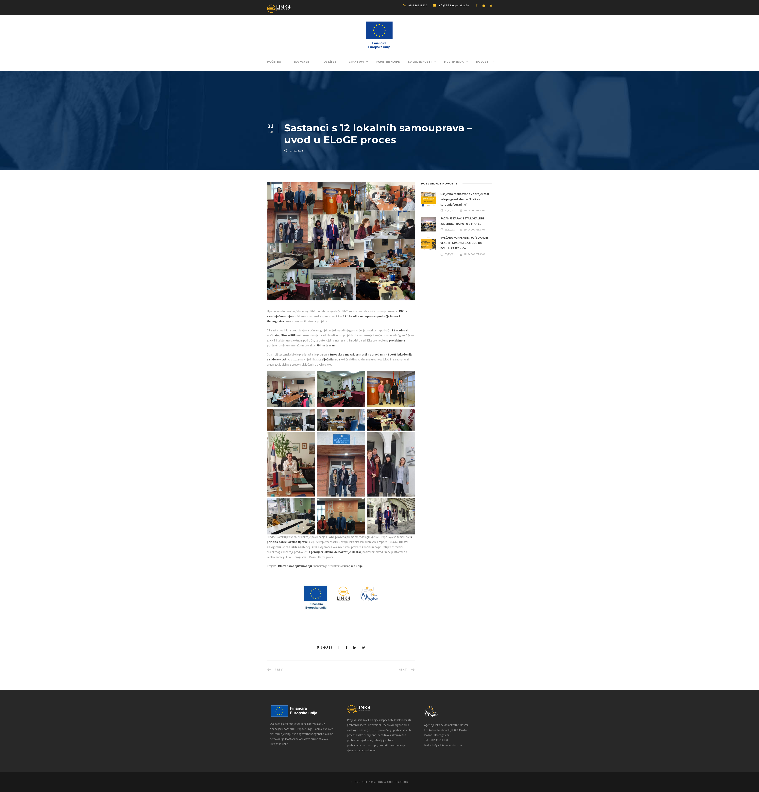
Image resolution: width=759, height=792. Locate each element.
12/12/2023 (450, 210)
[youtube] (483, 5)
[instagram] (491, 5)
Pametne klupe (388, 61)
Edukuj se (301, 61)
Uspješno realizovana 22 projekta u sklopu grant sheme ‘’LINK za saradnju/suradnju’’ (464, 199)
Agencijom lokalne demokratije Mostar (335, 552)
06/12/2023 (450, 254)
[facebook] (477, 5)
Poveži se (329, 61)
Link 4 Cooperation (474, 210)
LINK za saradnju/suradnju (294, 566)
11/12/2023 (450, 229)
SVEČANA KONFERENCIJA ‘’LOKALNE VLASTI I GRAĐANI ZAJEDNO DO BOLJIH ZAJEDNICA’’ (464, 242)
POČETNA (274, 61)
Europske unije (352, 566)
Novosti (483, 61)
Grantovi (356, 61)
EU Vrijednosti (419, 61)
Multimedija (454, 61)
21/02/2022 (296, 150)
